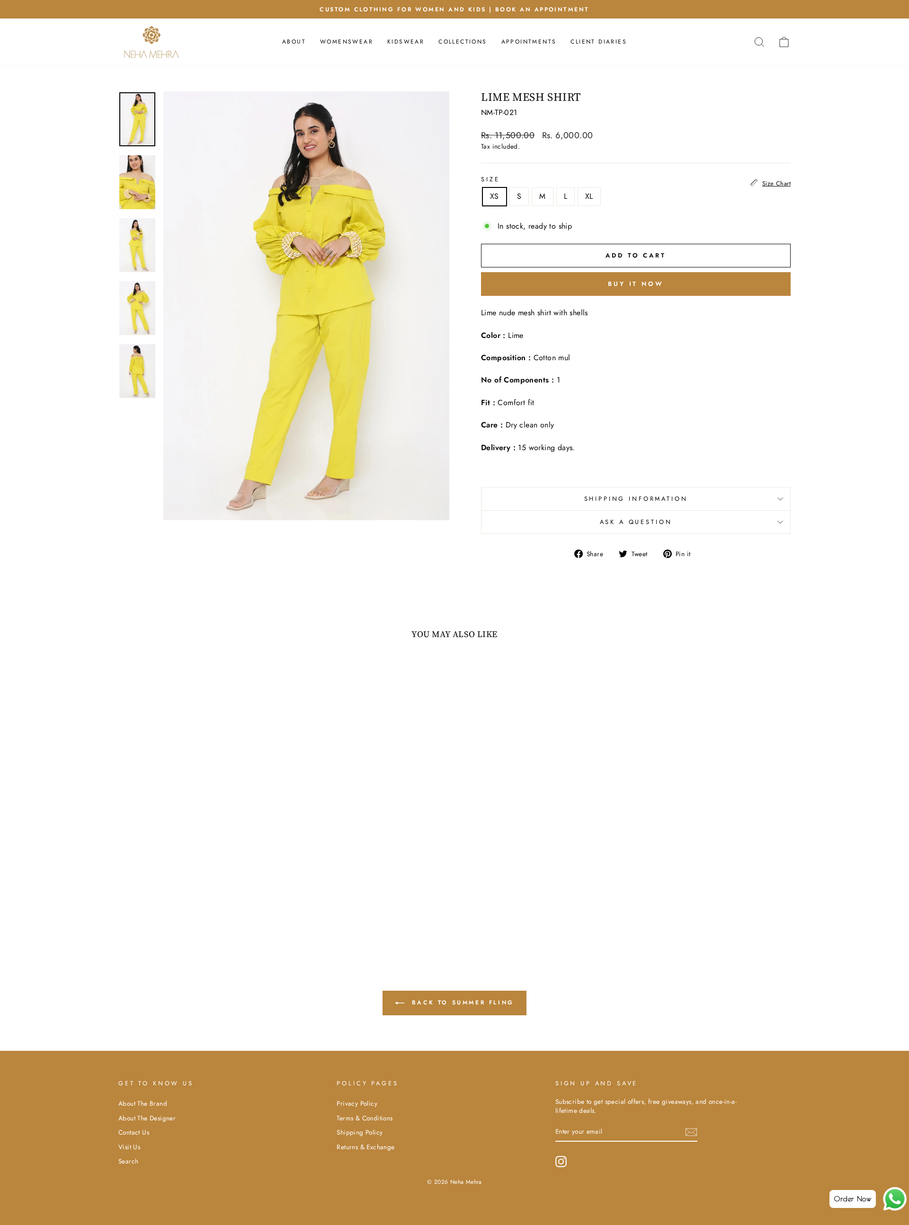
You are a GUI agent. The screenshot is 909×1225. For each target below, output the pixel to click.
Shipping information (636, 498)
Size (490, 179)
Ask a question (636, 521)
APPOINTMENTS (529, 41)
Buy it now (636, 283)
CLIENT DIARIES (598, 41)
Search (128, 1161)
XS (494, 196)
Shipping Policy (360, 1132)
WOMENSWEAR (346, 41)
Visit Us (129, 1147)
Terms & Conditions (364, 1118)
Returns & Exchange (365, 1147)
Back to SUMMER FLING (461, 1002)
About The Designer (147, 1118)
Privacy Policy (357, 1103)
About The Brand (142, 1103)
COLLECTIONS (462, 41)
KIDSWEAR (405, 41)
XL (589, 196)
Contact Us (133, 1132)
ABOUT (294, 41)
